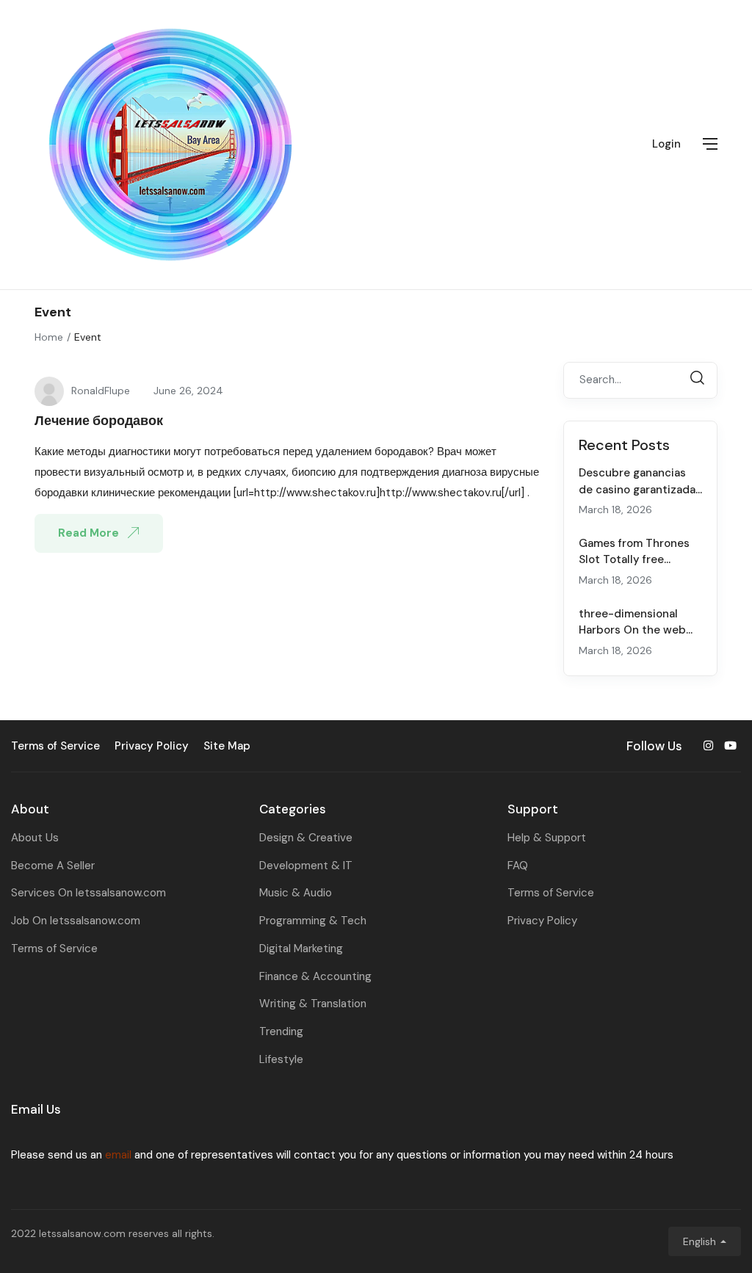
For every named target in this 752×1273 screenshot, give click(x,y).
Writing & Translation (312, 1003)
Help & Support (546, 837)
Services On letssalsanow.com (88, 892)
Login (666, 144)
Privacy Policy (542, 920)
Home (49, 337)
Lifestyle (281, 1059)
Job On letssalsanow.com (75, 920)
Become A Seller (53, 865)
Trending (281, 1031)
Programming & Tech (312, 920)
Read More (90, 533)
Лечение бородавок (99, 420)
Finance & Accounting (315, 976)
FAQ (517, 865)
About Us (35, 837)
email (118, 1154)
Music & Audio (295, 892)
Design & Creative (305, 837)
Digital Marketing (301, 948)
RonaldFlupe (100, 390)
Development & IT (305, 865)
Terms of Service (54, 948)
